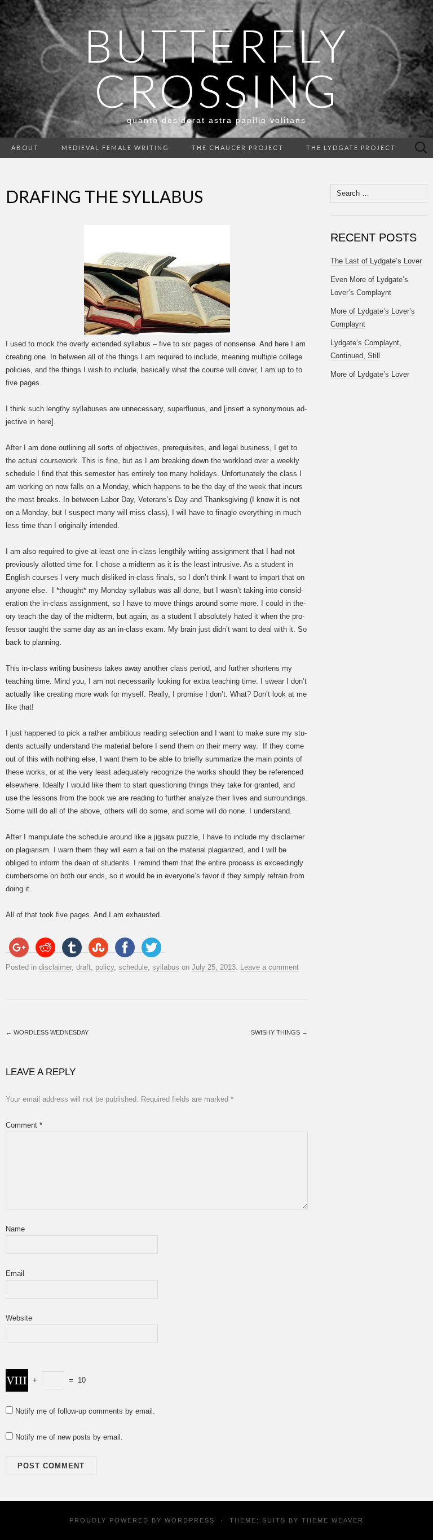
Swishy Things (279, 1032)
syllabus (165, 967)
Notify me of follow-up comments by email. (85, 1411)
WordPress (190, 1520)
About (25, 147)
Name (15, 1229)
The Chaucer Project (238, 147)
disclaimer (55, 967)
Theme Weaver (333, 1520)
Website (19, 1318)
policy (104, 967)
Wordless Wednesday (47, 1032)
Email (15, 1273)
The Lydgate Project (351, 147)
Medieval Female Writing (115, 147)
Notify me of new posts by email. (69, 1437)
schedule (133, 967)
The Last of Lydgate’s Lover (376, 261)
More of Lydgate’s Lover (369, 374)
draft (83, 967)
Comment (24, 1125)
